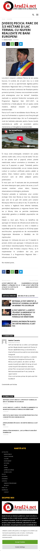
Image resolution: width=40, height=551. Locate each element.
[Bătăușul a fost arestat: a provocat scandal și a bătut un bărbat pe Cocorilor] (6, 303)
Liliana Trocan (8, 39)
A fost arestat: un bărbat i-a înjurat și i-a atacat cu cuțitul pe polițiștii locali (11, 286)
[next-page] (6, 330)
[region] (20, 539)
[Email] (16, 44)
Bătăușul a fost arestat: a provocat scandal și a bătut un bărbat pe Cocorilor (25, 303)
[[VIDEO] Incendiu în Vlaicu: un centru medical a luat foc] (6, 323)
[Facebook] (4, 44)
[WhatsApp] (12, 44)
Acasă (3, 19)
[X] (8, 44)
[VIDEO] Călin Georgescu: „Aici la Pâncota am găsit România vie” (20, 431)
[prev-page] (3, 330)
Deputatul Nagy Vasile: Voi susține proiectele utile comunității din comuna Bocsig (20, 416)
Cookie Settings (20, 547)
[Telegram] (21, 44)
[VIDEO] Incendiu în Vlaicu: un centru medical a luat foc (24, 323)
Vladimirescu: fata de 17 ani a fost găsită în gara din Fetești (29, 285)
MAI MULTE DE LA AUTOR (26, 296)
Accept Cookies (20, 542)
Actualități (9, 19)
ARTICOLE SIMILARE (9, 296)
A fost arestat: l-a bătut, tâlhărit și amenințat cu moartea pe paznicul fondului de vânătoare (23, 313)
